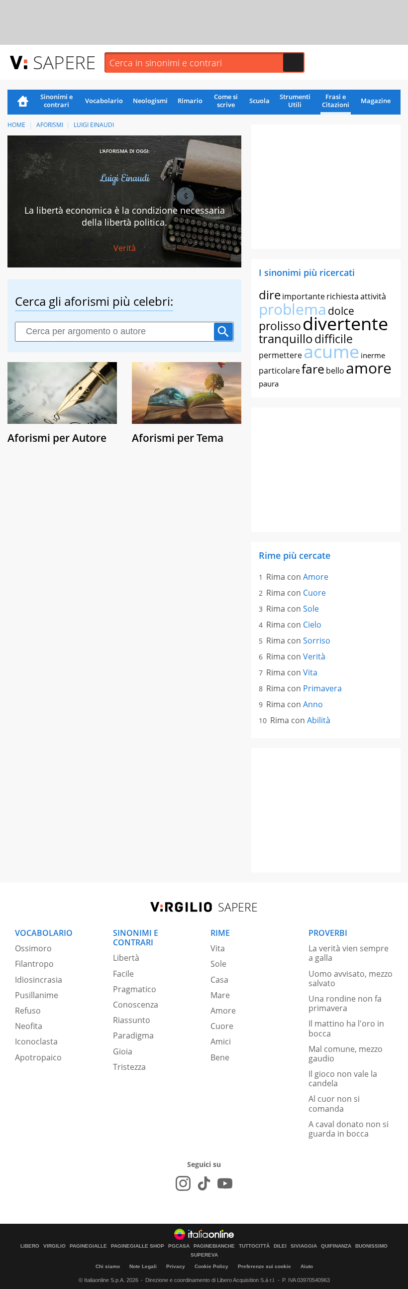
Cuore (314, 592)
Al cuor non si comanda (334, 1103)
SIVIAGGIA (304, 1246)
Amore (315, 576)
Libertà (126, 957)
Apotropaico (38, 1057)
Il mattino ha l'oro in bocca (346, 1028)
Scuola (259, 100)
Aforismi (49, 125)
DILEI (280, 1246)
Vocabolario (104, 100)
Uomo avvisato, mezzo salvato (350, 978)
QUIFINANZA (336, 1246)
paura (269, 383)
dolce (341, 311)
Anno (313, 704)
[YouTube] (224, 1183)
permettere (280, 355)
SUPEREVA (204, 1255)
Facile (123, 973)
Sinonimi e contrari (56, 100)
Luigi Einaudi (94, 125)
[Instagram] (183, 1183)
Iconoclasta (36, 1041)
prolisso (280, 326)
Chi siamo (108, 1266)
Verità (124, 248)
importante (303, 296)
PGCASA (179, 1246)
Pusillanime (36, 995)
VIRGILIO (54, 1246)
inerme (373, 355)
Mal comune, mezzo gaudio (345, 1053)
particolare (279, 370)
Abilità (318, 720)
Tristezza (129, 1066)
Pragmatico (134, 989)
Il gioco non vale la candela (342, 1078)
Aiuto (307, 1266)
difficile (333, 339)
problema (292, 309)
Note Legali (143, 1266)
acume (331, 351)
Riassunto (131, 1020)
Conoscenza (135, 1004)
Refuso (28, 1010)
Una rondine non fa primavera (345, 1003)
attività (373, 296)
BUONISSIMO (371, 1246)
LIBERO (29, 1246)
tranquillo (286, 338)
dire (270, 294)
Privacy (175, 1266)
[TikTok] (204, 1183)
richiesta (342, 296)
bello (335, 370)
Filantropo (34, 963)
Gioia (122, 1051)
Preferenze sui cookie (264, 1266)
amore (369, 368)
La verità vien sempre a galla (348, 953)
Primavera (322, 688)
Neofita (28, 1026)
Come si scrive (226, 100)
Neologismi (150, 100)
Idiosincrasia (38, 979)
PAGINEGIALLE (88, 1246)
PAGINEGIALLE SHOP (137, 1246)
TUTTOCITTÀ (254, 1246)
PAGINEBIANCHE (214, 1246)
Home (22, 102)
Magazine (376, 100)
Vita (310, 672)
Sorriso (316, 640)
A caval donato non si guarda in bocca (348, 1129)
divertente (345, 323)
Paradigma (133, 1035)
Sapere (64, 62)
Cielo (312, 624)
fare (313, 368)
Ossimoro (33, 948)
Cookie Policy (211, 1266)
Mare (220, 995)
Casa (219, 979)
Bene (219, 1057)
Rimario (190, 100)
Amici (220, 1041)
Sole (311, 608)
